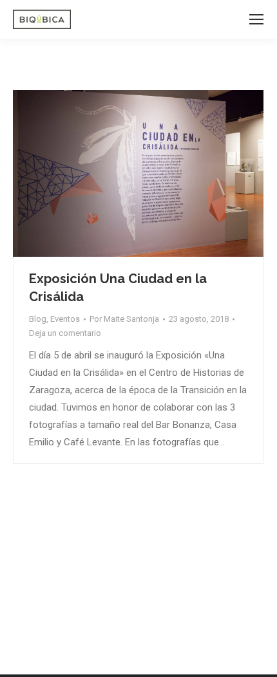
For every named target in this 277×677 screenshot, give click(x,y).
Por (124, 319)
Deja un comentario (65, 333)
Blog (37, 319)
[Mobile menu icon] (256, 19)
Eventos (65, 319)
